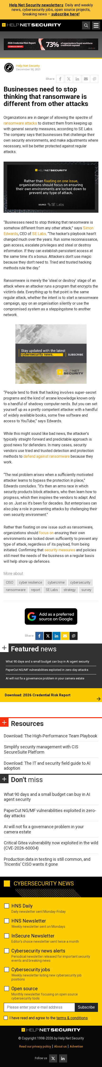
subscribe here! (65, 14)
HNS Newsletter (28, 921)
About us (60, 1046)
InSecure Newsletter (33, 936)
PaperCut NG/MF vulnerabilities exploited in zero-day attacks (47, 670)
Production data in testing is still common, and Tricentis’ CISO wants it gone (47, 862)
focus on (46, 533)
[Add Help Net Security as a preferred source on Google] (94, 79)
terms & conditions (72, 1018)
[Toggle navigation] (96, 25)
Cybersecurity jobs (30, 969)
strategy (70, 590)
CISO (9, 582)
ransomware (15, 590)
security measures (59, 550)
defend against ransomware (46, 456)
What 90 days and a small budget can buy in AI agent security (47, 661)
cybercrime (56, 582)
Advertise (76, 1046)
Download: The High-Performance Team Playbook (50, 735)
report (35, 590)
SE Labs (39, 233)
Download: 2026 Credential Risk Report (37, 695)
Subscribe (86, 1007)
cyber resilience (30, 582)
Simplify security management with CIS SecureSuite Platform (41, 749)
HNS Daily (21, 906)
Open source (24, 988)
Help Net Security (28, 65)
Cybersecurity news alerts (38, 951)
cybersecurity (80, 582)
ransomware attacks (20, 123)
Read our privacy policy (35, 1046)
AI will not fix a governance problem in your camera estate (45, 678)
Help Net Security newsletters (36, 5)
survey (86, 590)
